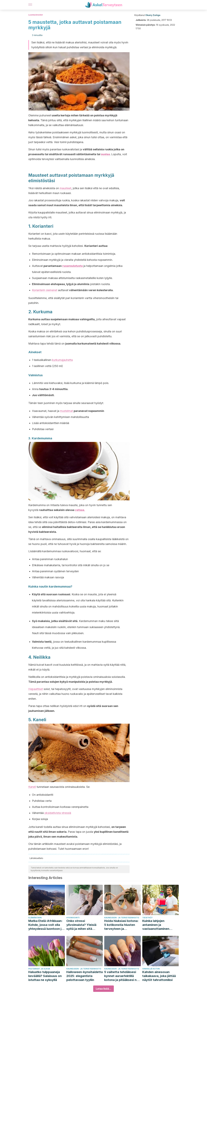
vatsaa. (80, 510)
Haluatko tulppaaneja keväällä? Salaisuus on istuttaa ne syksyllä (45, 976)
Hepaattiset (35, 689)
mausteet (65, 188)
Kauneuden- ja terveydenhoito (121, 917)
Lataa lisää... (103, 988)
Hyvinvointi (73, 917)
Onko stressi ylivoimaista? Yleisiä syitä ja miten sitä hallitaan (81, 925)
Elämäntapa (35, 917)
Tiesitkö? (147, 917)
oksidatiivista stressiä (57, 813)
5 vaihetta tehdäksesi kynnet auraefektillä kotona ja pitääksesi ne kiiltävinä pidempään (121, 976)
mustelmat (66, 410)
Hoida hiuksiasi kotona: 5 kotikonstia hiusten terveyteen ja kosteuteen (121, 925)
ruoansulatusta (72, 265)
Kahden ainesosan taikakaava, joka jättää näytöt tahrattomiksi (159, 976)
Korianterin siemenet (44, 290)
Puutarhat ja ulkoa (39, 969)
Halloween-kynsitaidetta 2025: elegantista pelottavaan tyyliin (84, 976)
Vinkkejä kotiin (151, 969)
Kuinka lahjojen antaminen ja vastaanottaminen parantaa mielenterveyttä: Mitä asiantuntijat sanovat (158, 925)
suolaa (105, 154)
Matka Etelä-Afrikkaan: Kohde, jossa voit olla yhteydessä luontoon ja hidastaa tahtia (45, 925)
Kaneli (32, 786)
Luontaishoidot (35, 15)
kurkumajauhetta (62, 360)
